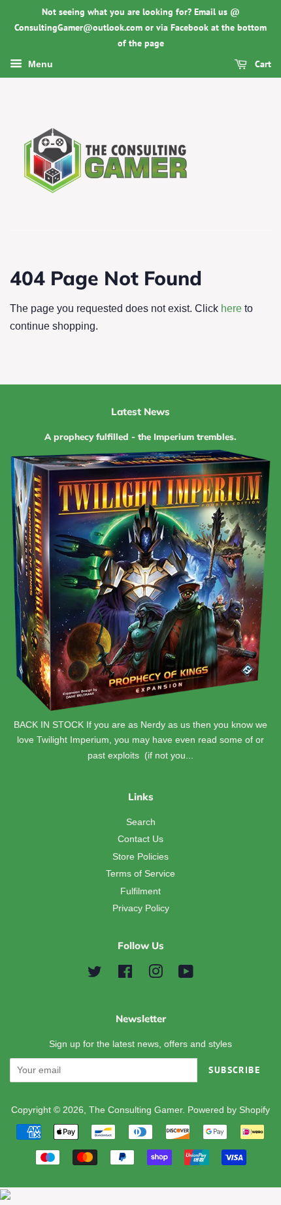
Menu (39, 64)
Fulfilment (140, 891)
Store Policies (140, 857)
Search (141, 822)
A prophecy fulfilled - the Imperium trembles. (140, 436)
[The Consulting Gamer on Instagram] (155, 974)
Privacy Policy (140, 908)
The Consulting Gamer (135, 1110)
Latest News (140, 411)
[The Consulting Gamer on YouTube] (185, 974)
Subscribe (234, 1070)
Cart (261, 64)
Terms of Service (140, 874)
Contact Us (140, 839)
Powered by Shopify (229, 1110)
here (231, 308)
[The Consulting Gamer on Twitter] (95, 974)
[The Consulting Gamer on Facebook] (125, 974)
